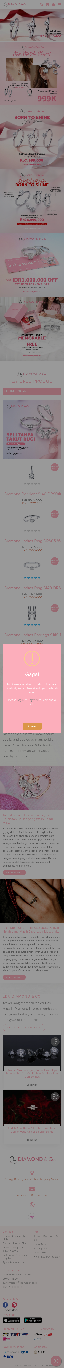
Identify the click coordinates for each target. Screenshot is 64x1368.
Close (32, 726)
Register (33, 700)
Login (20, 700)
